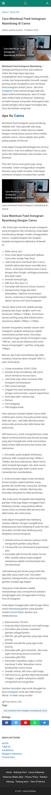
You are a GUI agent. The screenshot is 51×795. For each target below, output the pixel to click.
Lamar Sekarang (36, 772)
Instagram (7, 90)
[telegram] (44, 722)
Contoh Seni (8, 757)
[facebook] (6, 722)
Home (9, 772)
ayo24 (5, 743)
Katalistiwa (7, 750)
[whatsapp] (35, 722)
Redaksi (43, 777)
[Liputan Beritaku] (25, 3)
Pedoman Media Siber (13, 777)
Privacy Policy (31, 777)
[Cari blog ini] (47, 3)
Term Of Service (37, 781)
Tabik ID (6, 746)
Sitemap (10, 781)
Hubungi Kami (20, 772)
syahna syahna (16, 30)
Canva (19, 116)
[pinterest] (25, 722)
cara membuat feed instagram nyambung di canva (25, 710)
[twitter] (16, 722)
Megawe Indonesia (12, 753)
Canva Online (17, 612)
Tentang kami (22, 781)
